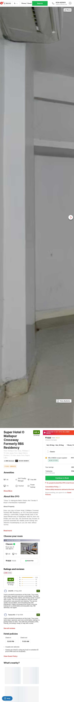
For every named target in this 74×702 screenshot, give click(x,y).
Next (70, 217)
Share (69, 10)
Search (40, 3)
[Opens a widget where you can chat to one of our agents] (7, 698)
